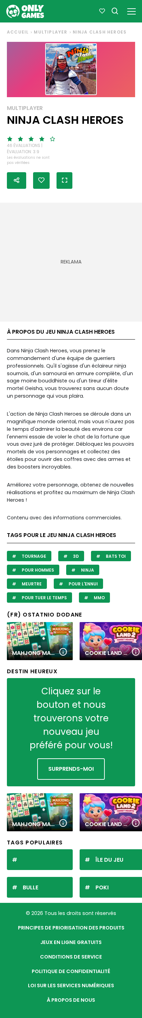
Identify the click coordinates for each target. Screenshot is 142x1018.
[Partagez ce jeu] (16, 180)
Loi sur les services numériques (71, 985)
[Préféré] (102, 11)
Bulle (30, 887)
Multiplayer (50, 32)
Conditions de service (71, 956)
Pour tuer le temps (44, 598)
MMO (99, 598)
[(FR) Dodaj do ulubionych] (41, 180)
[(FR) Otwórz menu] (131, 10)
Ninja (87, 570)
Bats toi (115, 556)
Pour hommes (37, 570)
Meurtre (31, 584)
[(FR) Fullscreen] (64, 180)
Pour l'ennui (83, 584)
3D (75, 556)
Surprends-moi (71, 769)
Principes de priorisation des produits (71, 927)
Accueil (18, 32)
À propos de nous (71, 1000)
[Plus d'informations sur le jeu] (63, 652)
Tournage (33, 556)
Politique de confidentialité (71, 971)
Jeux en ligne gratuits (71, 942)
